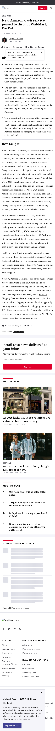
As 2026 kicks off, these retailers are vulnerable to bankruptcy (26, 419)
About (4, 645)
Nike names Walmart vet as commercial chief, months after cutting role (27, 526)
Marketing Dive (29, 672)
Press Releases (8, 668)
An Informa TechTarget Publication (27, 2)
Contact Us (7, 653)
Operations (18, 331)
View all (6, 608)
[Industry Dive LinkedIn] (4, 629)
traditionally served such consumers (32, 238)
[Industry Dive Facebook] (9, 629)
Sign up (43, 8)
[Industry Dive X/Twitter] (14, 629)
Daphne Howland (16, 39)
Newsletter (7, 657)
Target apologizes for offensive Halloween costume (27, 504)
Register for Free (12, 725)
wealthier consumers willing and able (19, 286)
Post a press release (20, 608)
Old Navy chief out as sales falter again (28, 493)
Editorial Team (8, 649)
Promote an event (30, 653)
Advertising (27, 645)
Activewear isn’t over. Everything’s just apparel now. (26, 468)
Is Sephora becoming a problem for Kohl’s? (29, 515)
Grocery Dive (28, 668)
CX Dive (26, 664)
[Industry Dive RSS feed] (20, 629)
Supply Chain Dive (30, 676)
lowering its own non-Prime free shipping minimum (26, 306)
